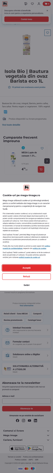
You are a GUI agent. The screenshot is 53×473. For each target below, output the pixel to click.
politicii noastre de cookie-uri (29, 257)
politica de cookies (39, 248)
